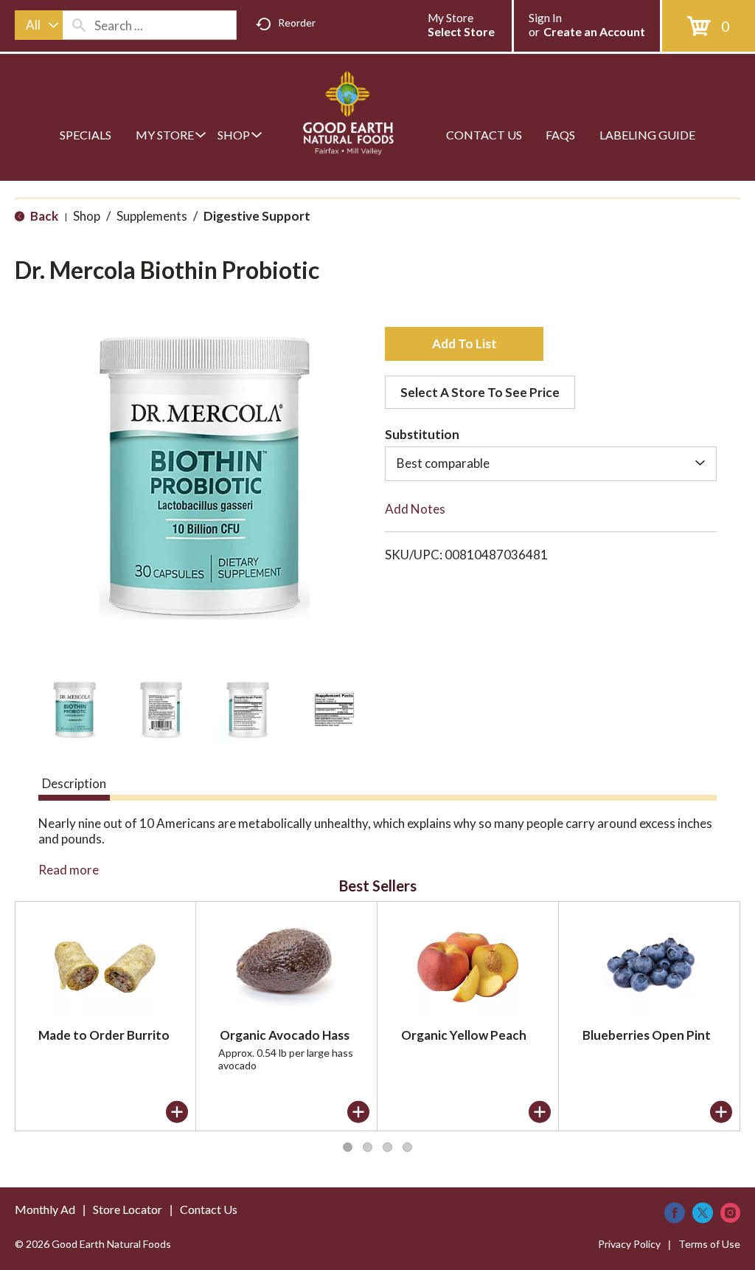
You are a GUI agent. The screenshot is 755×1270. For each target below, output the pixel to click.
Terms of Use (709, 1244)
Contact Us (208, 1209)
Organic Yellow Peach (463, 1035)
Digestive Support (256, 216)
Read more (68, 869)
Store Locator (127, 1209)
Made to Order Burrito (104, 1035)
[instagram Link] (730, 1213)
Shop (86, 216)
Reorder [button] (297, 22)
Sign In (545, 17)
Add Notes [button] (415, 509)
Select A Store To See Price (480, 392)
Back (43, 216)
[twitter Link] (702, 1213)
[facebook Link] (674, 1213)
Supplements (151, 216)
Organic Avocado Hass (284, 1035)
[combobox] (39, 25)
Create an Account (594, 31)
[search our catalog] (79, 25)
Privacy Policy (629, 1244)
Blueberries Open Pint (646, 1035)
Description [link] (74, 783)
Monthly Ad (45, 1209)
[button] (74, 710)
